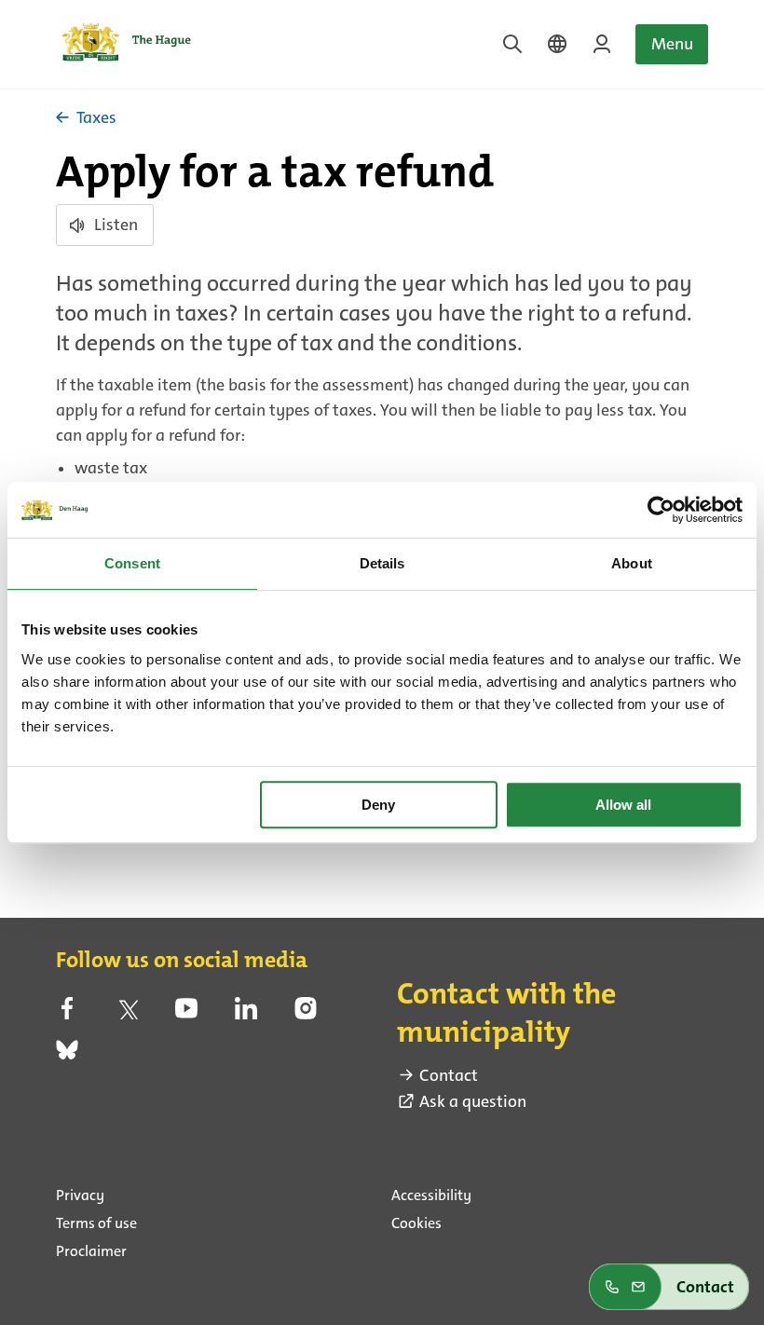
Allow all (623, 805)
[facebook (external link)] (67, 1014)
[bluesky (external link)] (67, 1056)
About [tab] (631, 563)
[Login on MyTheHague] (602, 44)
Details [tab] (382, 563)
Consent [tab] (132, 563)
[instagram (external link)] (305, 1014)
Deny (378, 805)
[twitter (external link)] (127, 1014)
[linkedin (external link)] (246, 1014)
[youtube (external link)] (186, 1014)
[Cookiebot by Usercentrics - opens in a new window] (661, 510)
